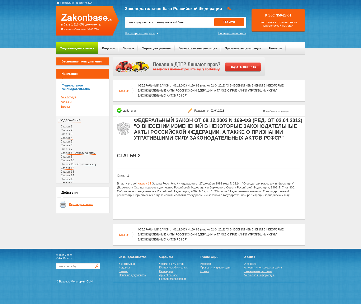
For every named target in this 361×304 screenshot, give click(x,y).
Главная (124, 90)
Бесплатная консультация (198, 48)
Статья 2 (66, 130)
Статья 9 (66, 156)
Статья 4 (66, 137)
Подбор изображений (172, 278)
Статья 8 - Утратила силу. (78, 152)
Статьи (204, 271)
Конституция (68, 97)
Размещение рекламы (258, 271)
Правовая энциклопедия (243, 48)
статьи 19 (144, 183)
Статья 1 (66, 126)
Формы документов (156, 48)
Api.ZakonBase (168, 275)
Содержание (69, 120)
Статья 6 (66, 145)
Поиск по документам (132, 275)
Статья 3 (66, 134)
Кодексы (108, 48)
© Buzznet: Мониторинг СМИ (74, 281)
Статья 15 (67, 179)
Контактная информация (259, 275)
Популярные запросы (140, 33)
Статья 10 (67, 160)
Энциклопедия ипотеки (77, 48)
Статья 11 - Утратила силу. (79, 164)
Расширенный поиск (232, 33)
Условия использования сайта (263, 267)
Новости (275, 48)
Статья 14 (67, 175)
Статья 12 (67, 167)
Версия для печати (81, 204)
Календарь (166, 271)
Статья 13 (67, 171)
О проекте (250, 263)
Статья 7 (66, 149)
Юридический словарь (173, 267)
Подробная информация (276, 111)
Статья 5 (66, 141)
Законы (128, 48)
